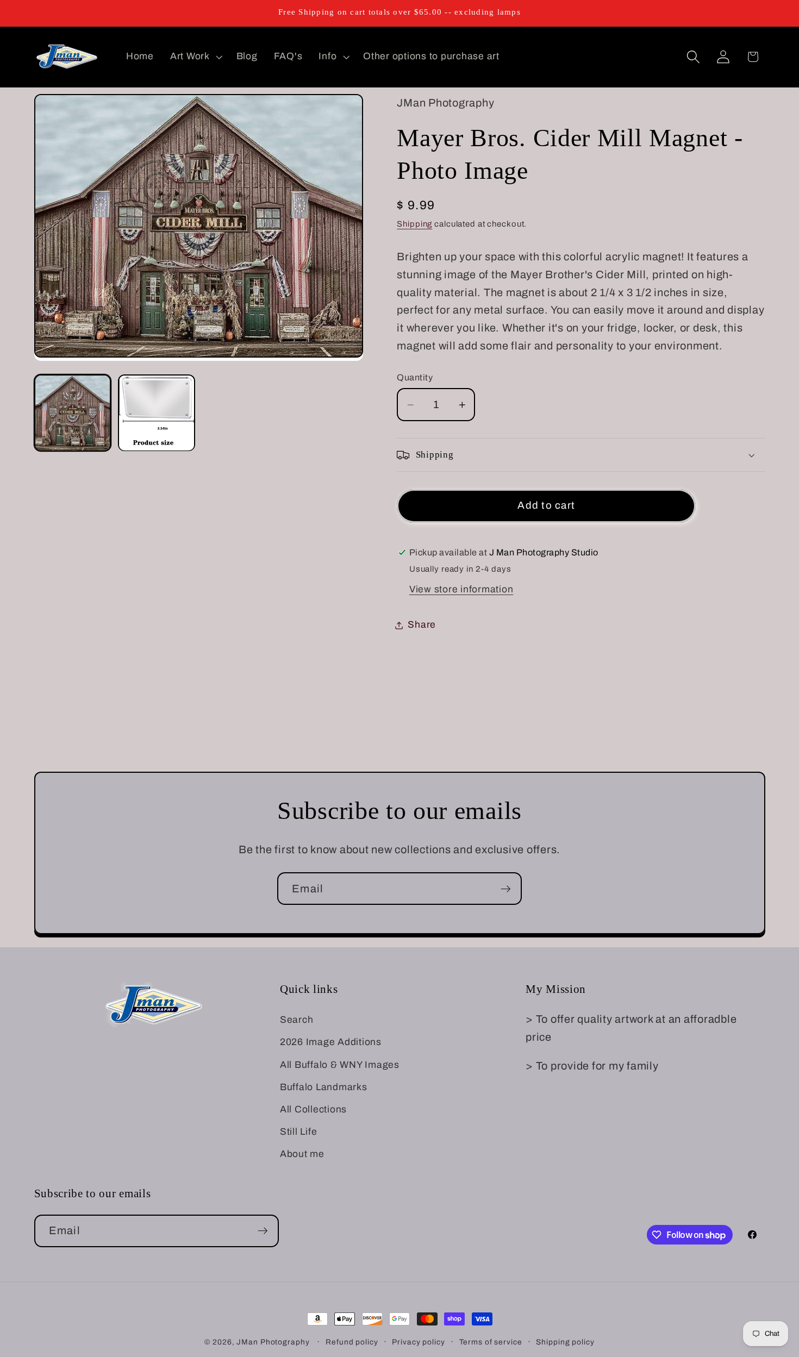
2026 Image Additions (331, 1042)
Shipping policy (565, 1342)
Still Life (298, 1132)
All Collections (313, 1109)
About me (302, 1154)
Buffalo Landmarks (323, 1087)
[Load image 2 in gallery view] (156, 413)
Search (297, 1020)
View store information (461, 589)
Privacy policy (418, 1342)
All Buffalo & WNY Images (340, 1065)
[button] (195, 56)
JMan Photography (273, 1342)
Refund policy (352, 1342)
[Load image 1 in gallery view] (72, 413)
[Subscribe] (506, 888)
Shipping (414, 224)
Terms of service (490, 1342)
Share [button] (422, 625)
